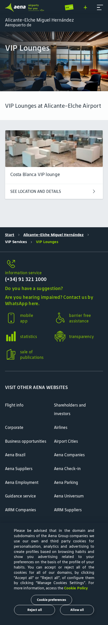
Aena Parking (66, 482)
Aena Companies (69, 454)
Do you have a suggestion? (34, 288)
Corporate (14, 427)
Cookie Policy (76, 588)
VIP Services (16, 241)
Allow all (77, 610)
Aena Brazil (15, 454)
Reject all (34, 610)
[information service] (54, 264)
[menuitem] (54, 61)
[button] (100, 7)
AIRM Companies (20, 509)
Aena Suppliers (18, 468)
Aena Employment (21, 482)
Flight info (14, 405)
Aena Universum (69, 495)
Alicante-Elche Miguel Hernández (53, 234)
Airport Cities (66, 441)
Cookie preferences (51, 600)
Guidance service (20, 495)
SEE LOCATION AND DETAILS (35, 191)
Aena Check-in (67, 468)
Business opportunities (25, 441)
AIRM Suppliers (68, 509)
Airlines (60, 427)
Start (9, 234)
